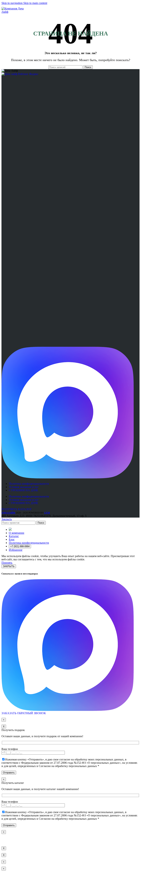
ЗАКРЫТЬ (9, 566)
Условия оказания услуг (24, 486)
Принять (6, 562)
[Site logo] (15, 11)
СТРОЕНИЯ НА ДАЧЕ (23, 490)
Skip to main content (35, 3)
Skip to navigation (12, 3)
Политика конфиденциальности (29, 483)
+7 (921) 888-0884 (20, 546)
